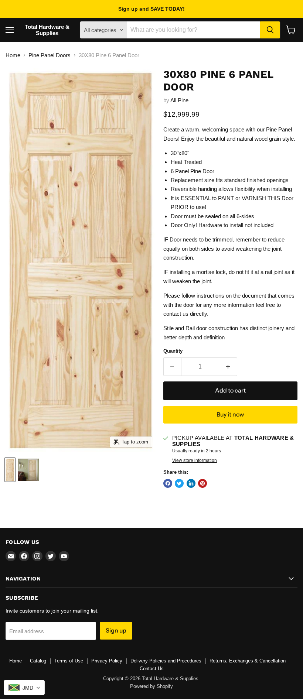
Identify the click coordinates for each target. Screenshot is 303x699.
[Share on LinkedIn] (191, 483)
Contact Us (152, 668)
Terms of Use (68, 661)
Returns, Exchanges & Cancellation (248, 661)
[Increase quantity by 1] (228, 366)
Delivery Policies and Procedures (165, 661)
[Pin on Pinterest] (202, 483)
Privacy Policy (106, 661)
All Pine (179, 100)
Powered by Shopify (151, 686)
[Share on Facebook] (167, 483)
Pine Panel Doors (49, 55)
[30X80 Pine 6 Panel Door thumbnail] (10, 470)
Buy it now (230, 414)
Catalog (38, 661)
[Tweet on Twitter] (179, 483)
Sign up (116, 630)
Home (13, 55)
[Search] (270, 29)
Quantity (173, 351)
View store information (194, 460)
